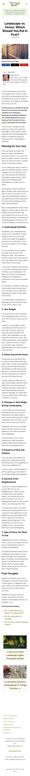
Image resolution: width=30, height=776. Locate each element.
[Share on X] (15, 65)
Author (4, 72)
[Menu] (3, 4)
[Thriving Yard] (15, 4)
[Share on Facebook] (6, 65)
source (14, 398)
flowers (4, 122)
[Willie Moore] (6, 77)
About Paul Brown (15, 751)
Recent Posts (11, 72)
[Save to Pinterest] (24, 65)
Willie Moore (16, 37)
